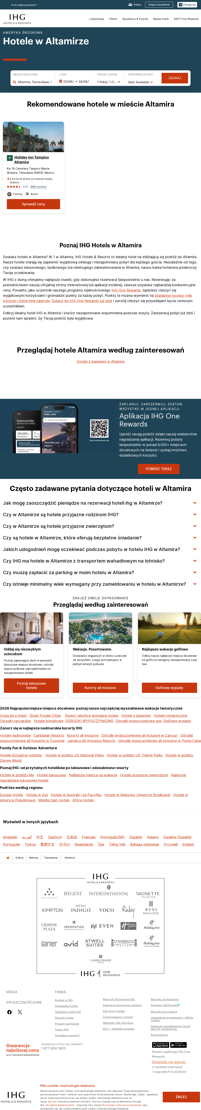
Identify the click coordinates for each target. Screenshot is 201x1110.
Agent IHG (62, 1029)
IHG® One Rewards (186, 19)
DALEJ (181, 1097)
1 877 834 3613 (53, 1048)
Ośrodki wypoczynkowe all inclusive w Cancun (139, 735)
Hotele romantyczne (170, 716)
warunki (52, 1101)
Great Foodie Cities (45, 716)
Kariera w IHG (64, 1000)
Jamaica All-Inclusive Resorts (91, 741)
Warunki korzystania (164, 1011)
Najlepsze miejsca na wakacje (93, 775)
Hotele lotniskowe (48, 721)
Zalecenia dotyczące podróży (122, 1005)
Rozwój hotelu (64, 1018)
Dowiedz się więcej (168, 1061)
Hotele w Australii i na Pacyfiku (76, 795)
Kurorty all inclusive (83, 735)
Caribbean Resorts (49, 735)
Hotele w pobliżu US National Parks (75, 755)
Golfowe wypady (177, 721)
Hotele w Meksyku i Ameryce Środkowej (137, 795)
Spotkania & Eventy (135, 19)
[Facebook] (10, 1012)
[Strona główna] (8, 857)
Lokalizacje (96, 19)
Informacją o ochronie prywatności (121, 1104)
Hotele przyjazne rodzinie (21, 755)
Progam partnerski (67, 1023)
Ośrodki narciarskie (15, 721)
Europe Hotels (11, 795)
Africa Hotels (83, 800)
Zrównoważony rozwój (118, 1017)
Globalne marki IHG (68, 1012)
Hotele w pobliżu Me (17, 775)
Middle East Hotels (53, 800)
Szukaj (175, 78)
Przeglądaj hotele (66, 1006)
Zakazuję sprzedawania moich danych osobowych (171, 1027)
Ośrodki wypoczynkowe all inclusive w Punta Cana (159, 741)
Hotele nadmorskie (15, 735)
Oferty (113, 19)
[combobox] (34, 81)
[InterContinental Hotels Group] (17, 18)
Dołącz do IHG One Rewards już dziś (82, 301)
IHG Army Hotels (114, 1011)
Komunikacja (159, 1035)
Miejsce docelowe (25, 74)
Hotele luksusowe (51, 775)
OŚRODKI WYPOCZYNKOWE (89, 721)
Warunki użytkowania (165, 999)
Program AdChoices (164, 1005)
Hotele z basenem (136, 716)
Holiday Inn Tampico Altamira (31, 160)
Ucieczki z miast (13, 716)
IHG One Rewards (126, 290)
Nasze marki (161, 19)
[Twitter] (20, 1012)
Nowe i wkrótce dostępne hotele (91, 716)
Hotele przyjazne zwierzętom (144, 775)
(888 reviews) (38, 186)
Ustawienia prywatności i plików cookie (172, 1018)
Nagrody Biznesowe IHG (119, 999)
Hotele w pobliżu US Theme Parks (135, 755)
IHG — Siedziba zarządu (118, 1029)
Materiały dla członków (118, 1023)
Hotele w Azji (37, 795)
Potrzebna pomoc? (24, 5)
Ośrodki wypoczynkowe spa (138, 721)
